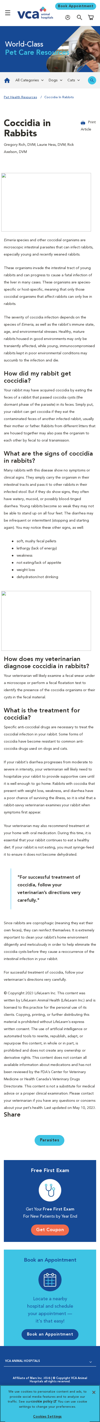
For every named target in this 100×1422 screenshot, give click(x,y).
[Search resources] (92, 80)
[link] (6, 80)
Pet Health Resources (20, 97)
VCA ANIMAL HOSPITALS (22, 1361)
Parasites (49, 1140)
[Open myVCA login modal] (69, 17)
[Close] (93, 1392)
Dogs (53, 80)
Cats (71, 80)
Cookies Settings (47, 1416)
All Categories (27, 80)
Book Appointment (75, 6)
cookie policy (43, 1401)
